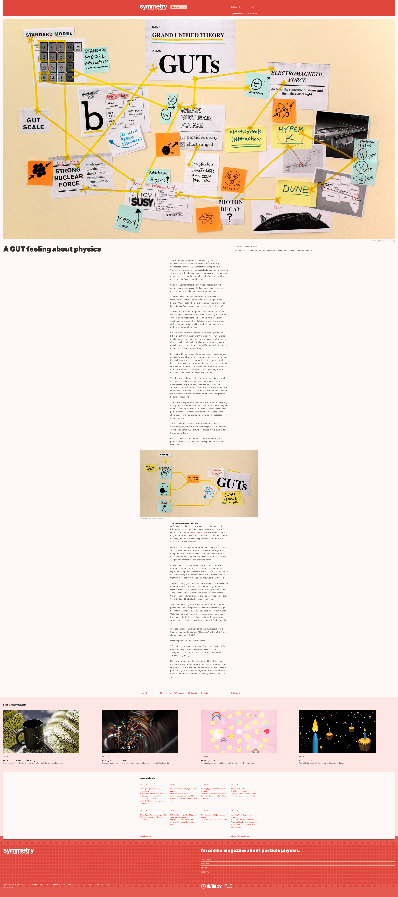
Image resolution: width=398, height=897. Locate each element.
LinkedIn (193, 693)
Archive (205, 871)
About (204, 867)
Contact (205, 863)
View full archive (240, 836)
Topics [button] (175, 7)
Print (145, 693)
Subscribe (206, 859)
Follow (234, 6)
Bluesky (180, 693)
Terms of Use (8, 887)
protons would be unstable (195, 533)
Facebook (166, 693)
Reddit (206, 693)
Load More (145, 836)
